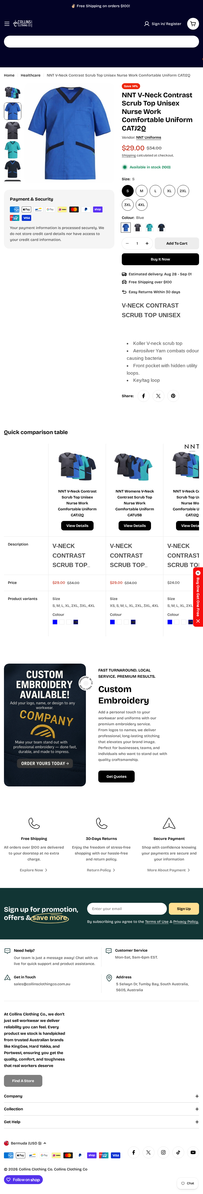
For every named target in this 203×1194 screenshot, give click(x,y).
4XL (141, 205)
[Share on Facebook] (144, 396)
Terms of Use (157, 921)
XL (169, 191)
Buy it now (160, 259)
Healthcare (31, 75)
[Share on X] (158, 396)
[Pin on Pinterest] (173, 396)
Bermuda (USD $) (26, 1143)
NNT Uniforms (148, 137)
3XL (127, 205)
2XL (183, 191)
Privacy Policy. (186, 921)
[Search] (192, 42)
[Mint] (149, 228)
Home (9, 75)
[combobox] (101, 42)
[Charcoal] (138, 228)
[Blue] (126, 228)
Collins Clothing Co (35, 1169)
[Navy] (161, 228)
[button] (198, 597)
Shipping (129, 155)
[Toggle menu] (7, 24)
